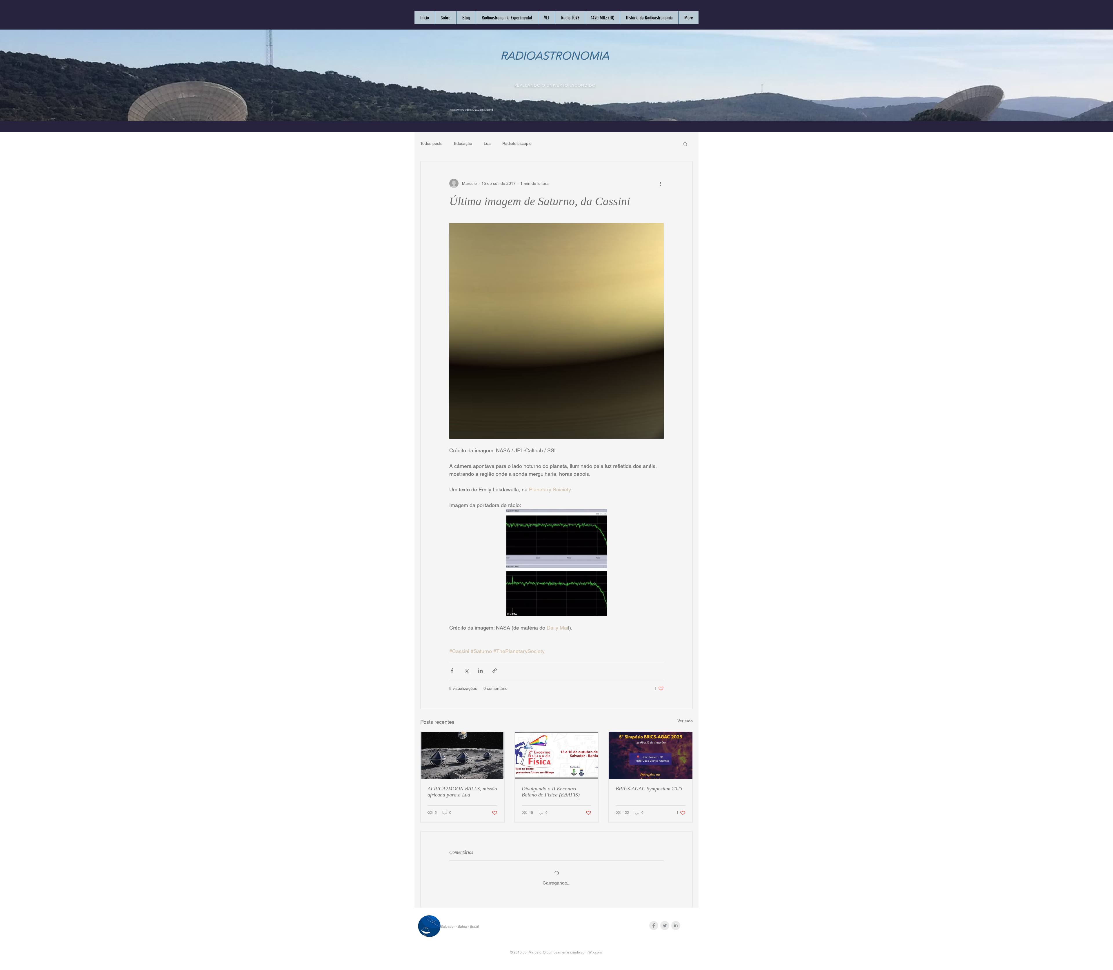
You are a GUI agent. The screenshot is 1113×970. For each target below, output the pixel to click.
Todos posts (431, 143)
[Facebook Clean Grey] (653, 925)
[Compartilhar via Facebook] (452, 670)
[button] (685, 143)
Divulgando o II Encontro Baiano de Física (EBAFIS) (551, 792)
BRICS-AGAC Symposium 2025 (649, 789)
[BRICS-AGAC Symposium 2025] (650, 755)
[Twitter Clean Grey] (664, 925)
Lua (487, 143)
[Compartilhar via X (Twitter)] (466, 670)
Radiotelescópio (517, 143)
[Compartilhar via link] (494, 670)
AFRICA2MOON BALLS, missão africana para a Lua (462, 792)
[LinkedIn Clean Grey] (675, 925)
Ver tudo (685, 721)
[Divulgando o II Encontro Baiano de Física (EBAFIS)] (557, 755)
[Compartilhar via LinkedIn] (480, 670)
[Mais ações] (660, 183)
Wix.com (595, 952)
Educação (463, 143)
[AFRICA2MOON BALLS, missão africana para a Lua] (462, 755)
